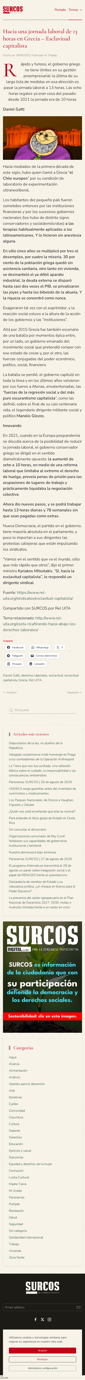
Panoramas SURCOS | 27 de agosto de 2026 (40, 859)
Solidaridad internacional (26, 1237)
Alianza (14, 1064)
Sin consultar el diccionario (27, 829)
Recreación (16, 1211)
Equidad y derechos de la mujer (30, 1164)
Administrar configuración (42, 1368)
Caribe (13, 1104)
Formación (16, 1171)
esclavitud (56, 675)
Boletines (15, 1097)
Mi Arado (15, 1191)
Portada (60, 10)
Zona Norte (16, 1257)
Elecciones (16, 1157)
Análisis (14, 1077)
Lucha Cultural (19, 1177)
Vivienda (15, 1251)
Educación (16, 1144)
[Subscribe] (78, 1307)
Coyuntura (16, 1117)
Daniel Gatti (11, 675)
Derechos (15, 1137)
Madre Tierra (17, 1184)
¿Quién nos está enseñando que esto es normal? (42, 811)
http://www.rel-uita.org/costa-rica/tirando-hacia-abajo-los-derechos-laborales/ (40, 623)
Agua (12, 1057)
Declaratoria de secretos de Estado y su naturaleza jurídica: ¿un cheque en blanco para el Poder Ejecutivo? (42, 886)
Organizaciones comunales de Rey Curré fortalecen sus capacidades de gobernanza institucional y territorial (38, 841)
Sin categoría (18, 1231)
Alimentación (18, 1070)
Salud (13, 1217)
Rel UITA (35, 680)
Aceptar (42, 1350)
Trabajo (52, 55)
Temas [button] (73, 10)
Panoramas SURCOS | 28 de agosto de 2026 (40, 782)
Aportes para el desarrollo (27, 1084)
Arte (12, 1090)
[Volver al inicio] (13, 10)
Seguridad (16, 1224)
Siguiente (73, 692)
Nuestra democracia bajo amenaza (32, 852)
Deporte (14, 1131)
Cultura (14, 1124)
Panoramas (17, 1197)
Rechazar (42, 1359)
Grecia (23, 680)
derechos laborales (34, 675)
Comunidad (17, 1111)
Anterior (12, 692)
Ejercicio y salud (20, 1151)
